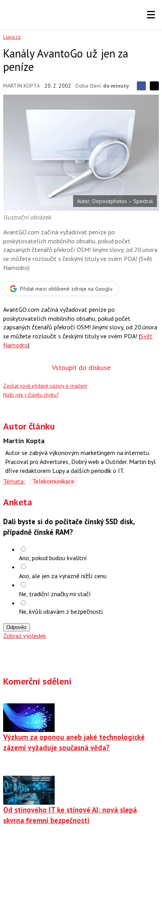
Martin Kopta (21, 85)
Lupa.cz (12, 36)
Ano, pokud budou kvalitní (53, 558)
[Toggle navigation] (151, 15)
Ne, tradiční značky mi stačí (55, 594)
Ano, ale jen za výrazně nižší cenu (63, 576)
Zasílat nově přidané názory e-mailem (45, 386)
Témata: (14, 481)
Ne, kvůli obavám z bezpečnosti (61, 611)
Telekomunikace (53, 481)
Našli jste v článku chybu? (31, 395)
